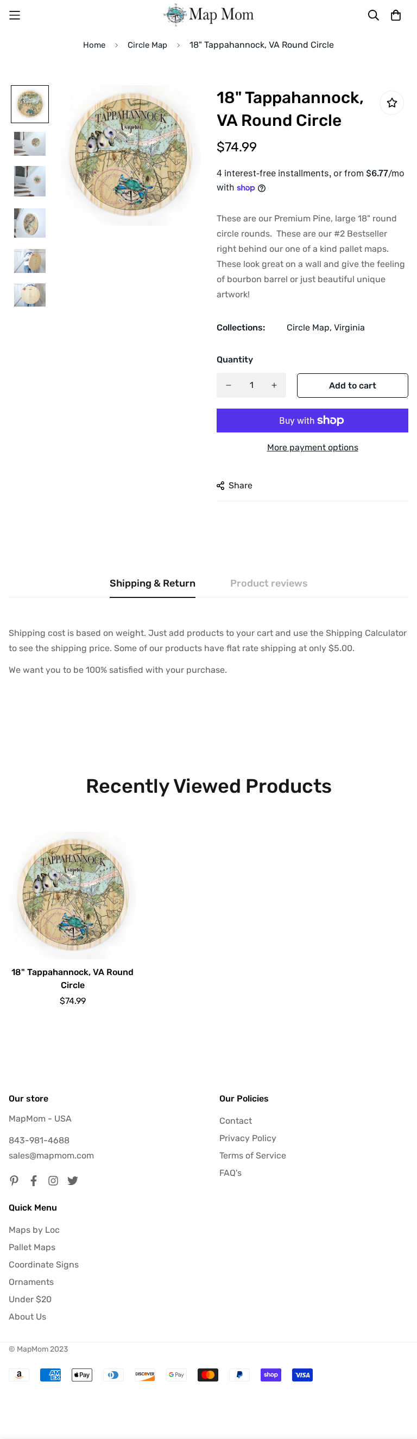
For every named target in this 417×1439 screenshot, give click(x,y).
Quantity (235, 359)
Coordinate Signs (44, 1264)
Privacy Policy (247, 1138)
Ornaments (31, 1282)
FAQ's (230, 1173)
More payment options (312, 447)
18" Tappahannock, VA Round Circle (72, 978)
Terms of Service (252, 1155)
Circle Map (147, 45)
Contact (235, 1121)
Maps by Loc (34, 1230)
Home (94, 45)
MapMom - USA (40, 1118)
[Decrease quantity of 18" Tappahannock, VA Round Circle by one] (229, 385)
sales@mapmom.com (51, 1155)
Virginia (349, 327)
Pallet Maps (32, 1247)
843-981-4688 (39, 1140)
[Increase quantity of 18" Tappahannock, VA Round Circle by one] (274, 385)
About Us (27, 1316)
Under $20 (30, 1299)
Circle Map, (309, 327)
